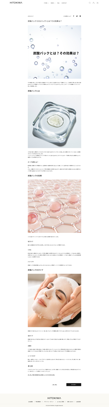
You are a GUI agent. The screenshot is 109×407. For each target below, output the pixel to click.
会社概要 (30, 401)
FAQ (58, 3)
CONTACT (64, 3)
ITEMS (45, 3)
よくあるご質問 (60, 401)
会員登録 (78, 401)
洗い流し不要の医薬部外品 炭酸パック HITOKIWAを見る (41, 375)
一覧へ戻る (54, 384)
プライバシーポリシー (49, 401)
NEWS (52, 3)
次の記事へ (73, 384)
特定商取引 (38, 401)
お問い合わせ (70, 401)
